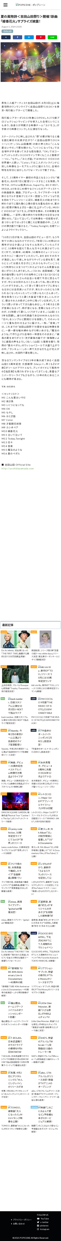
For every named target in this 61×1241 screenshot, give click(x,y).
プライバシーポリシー (22, 1219)
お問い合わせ (19, 1224)
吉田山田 (7, 31)
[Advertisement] (30, 90)
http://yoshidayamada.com (18, 468)
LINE (52, 37)
